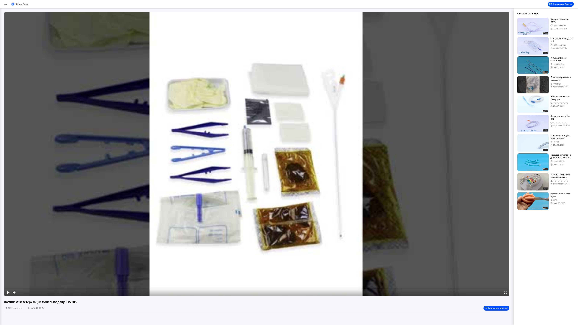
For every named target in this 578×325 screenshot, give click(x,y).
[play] (257, 154)
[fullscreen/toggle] (505, 292)
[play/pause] (8, 292)
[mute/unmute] (14, 292)
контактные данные (562, 4)
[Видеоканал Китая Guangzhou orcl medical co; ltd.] (19, 4)
